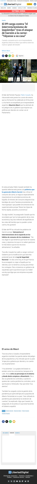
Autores (28, 477)
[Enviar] (9, 56)
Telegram (25, 481)
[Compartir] (3, 56)
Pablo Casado (25, 411)
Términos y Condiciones (26, 476)
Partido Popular (6, 413)
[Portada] (12, 4)
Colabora (29, 4)
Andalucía (3, 8)
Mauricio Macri (17, 411)
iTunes (28, 481)
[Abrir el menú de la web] (2, 4)
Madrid (9, 8)
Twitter (11, 481)
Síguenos (21, 55)
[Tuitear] (6, 56)
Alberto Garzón (9, 411)
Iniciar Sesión (35, 4)
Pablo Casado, (26, 95)
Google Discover (20, 481)
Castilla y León (22, 8)
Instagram (14, 481)
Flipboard (22, 481)
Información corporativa (10, 476)
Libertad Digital (18, 472)
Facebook (9, 481)
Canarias (14, 8)
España (4, 20)
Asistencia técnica (18, 477)
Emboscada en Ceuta (11, 0)
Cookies (9, 477)
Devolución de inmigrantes (23, 0)
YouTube (17, 481)
